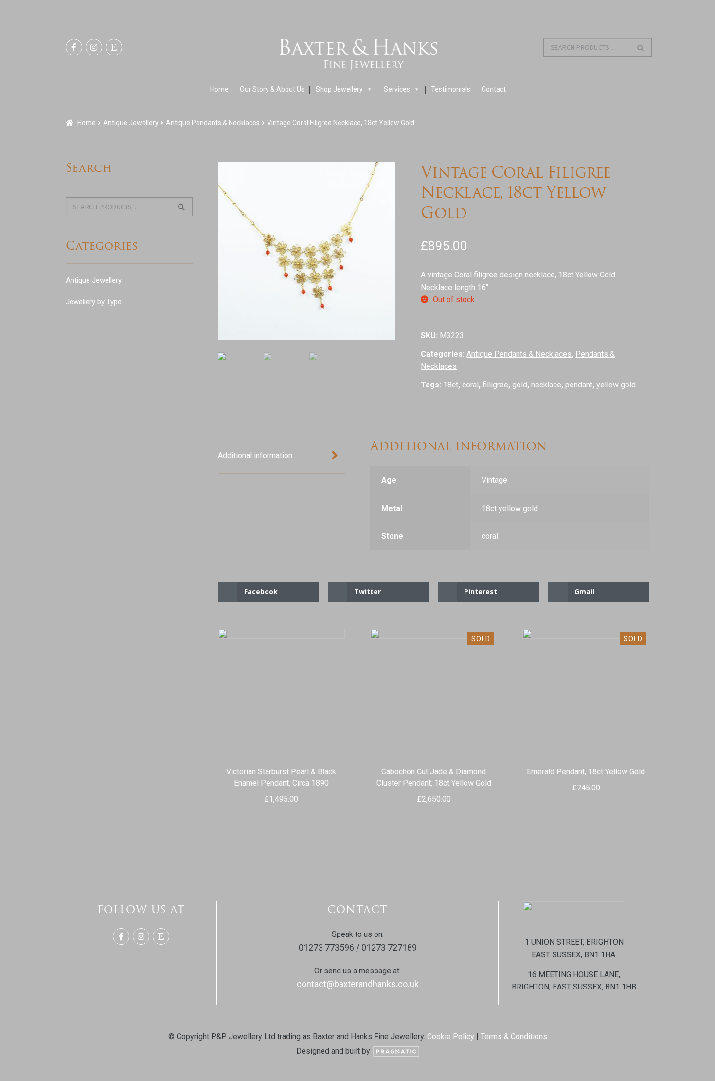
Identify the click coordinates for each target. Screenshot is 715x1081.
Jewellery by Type (94, 301)
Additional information (255, 455)
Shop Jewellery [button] (339, 89)
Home (219, 89)
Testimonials (450, 89)
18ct (450, 384)
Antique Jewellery (131, 123)
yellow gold (616, 384)
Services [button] (397, 89)
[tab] (281, 456)
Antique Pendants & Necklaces (213, 123)
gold (519, 384)
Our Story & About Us (272, 89)
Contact (494, 89)
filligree (495, 384)
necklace (546, 384)
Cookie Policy (450, 1036)
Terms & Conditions (514, 1036)
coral (470, 384)
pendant (578, 384)
